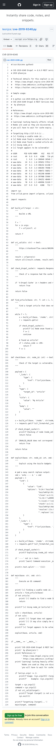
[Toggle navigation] (4, 5)
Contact (20, 737)
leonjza (6, 29)
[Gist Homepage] (19, 4)
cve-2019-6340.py (24, 29)
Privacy (14, 735)
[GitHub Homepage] (19, 744)
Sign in (36, 4)
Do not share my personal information (28, 740)
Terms (6, 735)
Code (9, 46)
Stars (43, 46)
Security (23, 735)
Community (41, 735)
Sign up (48, 4)
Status (31, 735)
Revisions (25, 46)
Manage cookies (32, 737)
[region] (28, 384)
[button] (40, 39)
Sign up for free (14, 715)
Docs (50, 735)
